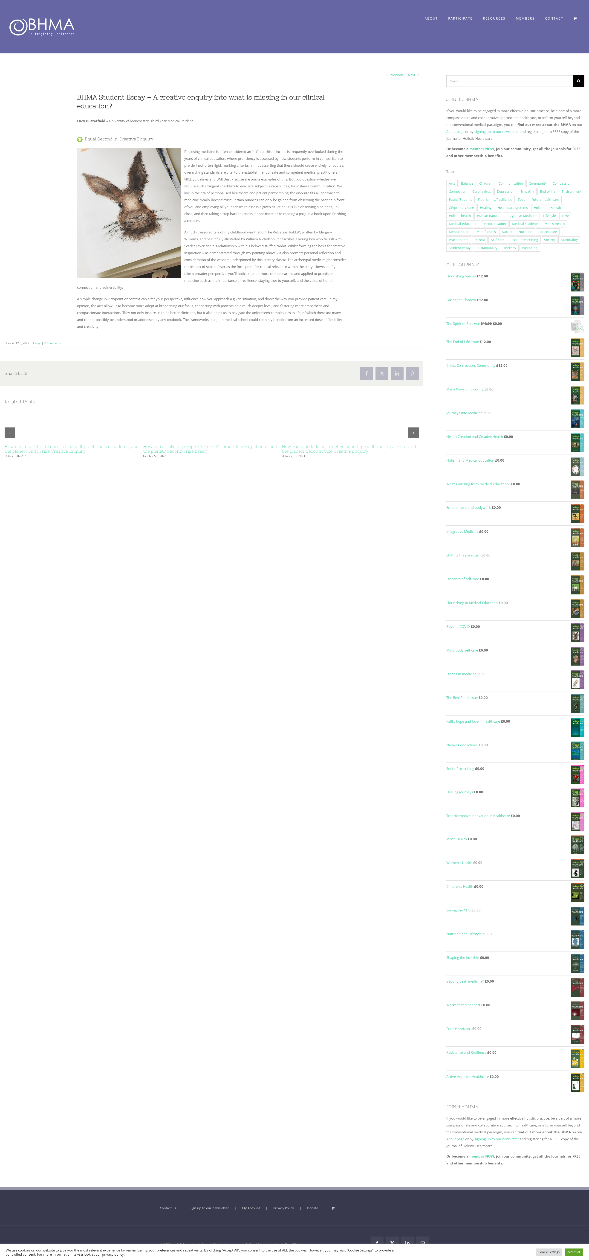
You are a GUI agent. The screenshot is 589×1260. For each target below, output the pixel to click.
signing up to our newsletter (496, 131)
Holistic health (460, 216)
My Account (251, 1208)
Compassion (562, 183)
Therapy (509, 248)
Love (565, 216)
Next (411, 75)
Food (521, 200)
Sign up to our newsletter (209, 1208)
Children (486, 183)
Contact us (168, 1208)
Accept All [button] (573, 1252)
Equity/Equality (460, 200)
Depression (505, 191)
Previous (397, 75)
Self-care (498, 240)
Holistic (556, 208)
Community (538, 183)
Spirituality (569, 240)
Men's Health (555, 224)
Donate (312, 1208)
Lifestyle (549, 216)
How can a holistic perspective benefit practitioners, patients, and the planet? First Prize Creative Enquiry (72, 449)
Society (549, 240)
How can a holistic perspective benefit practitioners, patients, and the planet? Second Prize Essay (210, 449)
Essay (36, 343)
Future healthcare (545, 200)
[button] (10, 433)
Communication (511, 183)
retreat (479, 240)
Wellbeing (529, 248)
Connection (457, 191)
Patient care (548, 232)
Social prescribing (524, 240)
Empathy (527, 191)
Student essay (460, 248)
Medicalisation (494, 224)
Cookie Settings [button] (549, 1252)
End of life (548, 191)
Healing (486, 208)
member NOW (481, 148)
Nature (507, 232)
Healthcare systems (513, 208)
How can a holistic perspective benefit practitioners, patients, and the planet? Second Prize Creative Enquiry (349, 449)
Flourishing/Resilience (495, 200)
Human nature (488, 216)
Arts (452, 183)
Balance (467, 183)
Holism (539, 208)
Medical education (463, 224)
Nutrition (526, 232)
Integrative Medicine (521, 216)
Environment (571, 191)
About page (455, 131)
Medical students (525, 224)
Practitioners (458, 240)
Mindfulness (486, 232)
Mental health (460, 232)
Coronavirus (481, 191)
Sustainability (486, 248)
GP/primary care (461, 208)
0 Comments (52, 343)
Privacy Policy (283, 1208)
